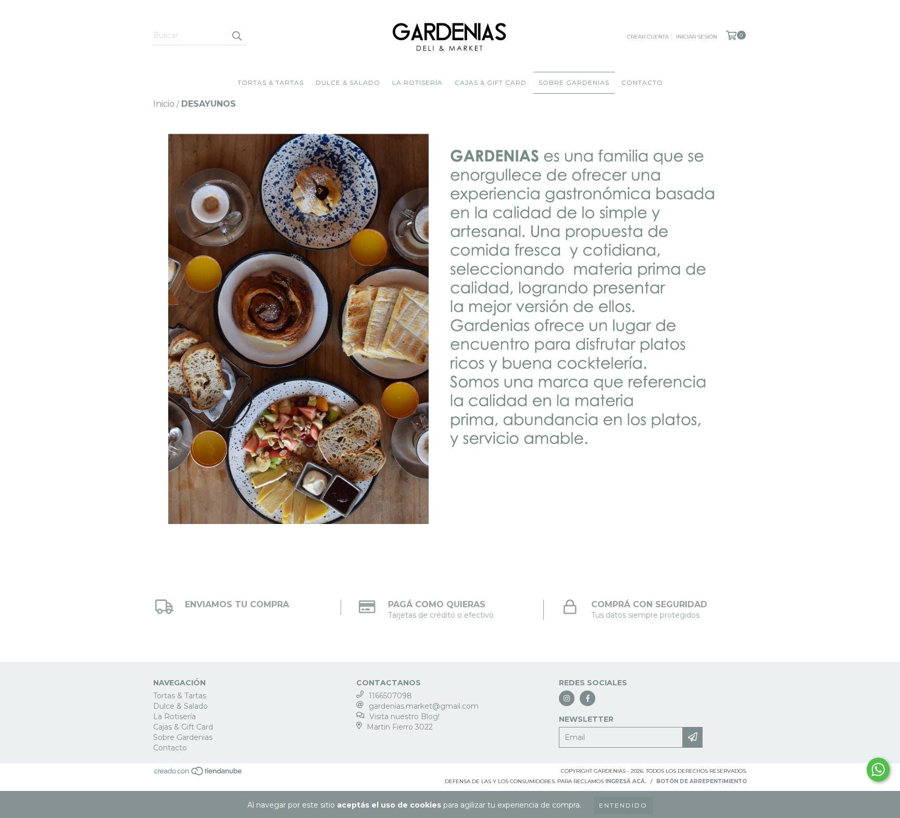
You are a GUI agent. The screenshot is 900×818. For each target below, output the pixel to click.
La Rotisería (417, 82)
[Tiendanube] (198, 774)
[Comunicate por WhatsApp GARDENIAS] (878, 770)
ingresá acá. (625, 781)
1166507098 (390, 695)
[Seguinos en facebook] (587, 698)
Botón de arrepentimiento (701, 781)
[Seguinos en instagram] (566, 698)
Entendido (623, 805)
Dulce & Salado (348, 82)
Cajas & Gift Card (491, 82)
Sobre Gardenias (574, 82)
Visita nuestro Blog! (404, 716)
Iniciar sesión (696, 36)
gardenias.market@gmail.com (424, 706)
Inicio (163, 104)
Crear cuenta (648, 36)
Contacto (642, 82)
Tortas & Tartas (271, 82)
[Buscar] (236, 36)
